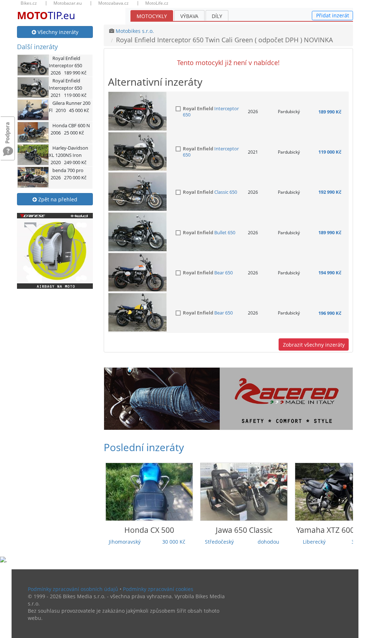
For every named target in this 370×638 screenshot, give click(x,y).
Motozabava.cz (113, 3)
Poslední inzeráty (144, 447)
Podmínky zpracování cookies (158, 589)
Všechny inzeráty (57, 32)
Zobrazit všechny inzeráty (314, 344)
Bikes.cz (29, 3)
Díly (217, 16)
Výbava (189, 16)
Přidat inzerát (332, 15)
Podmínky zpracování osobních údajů (73, 589)
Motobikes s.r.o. (135, 30)
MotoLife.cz (156, 3)
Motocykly (152, 16)
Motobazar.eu (67, 3)
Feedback (8, 129)
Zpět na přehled (57, 199)
